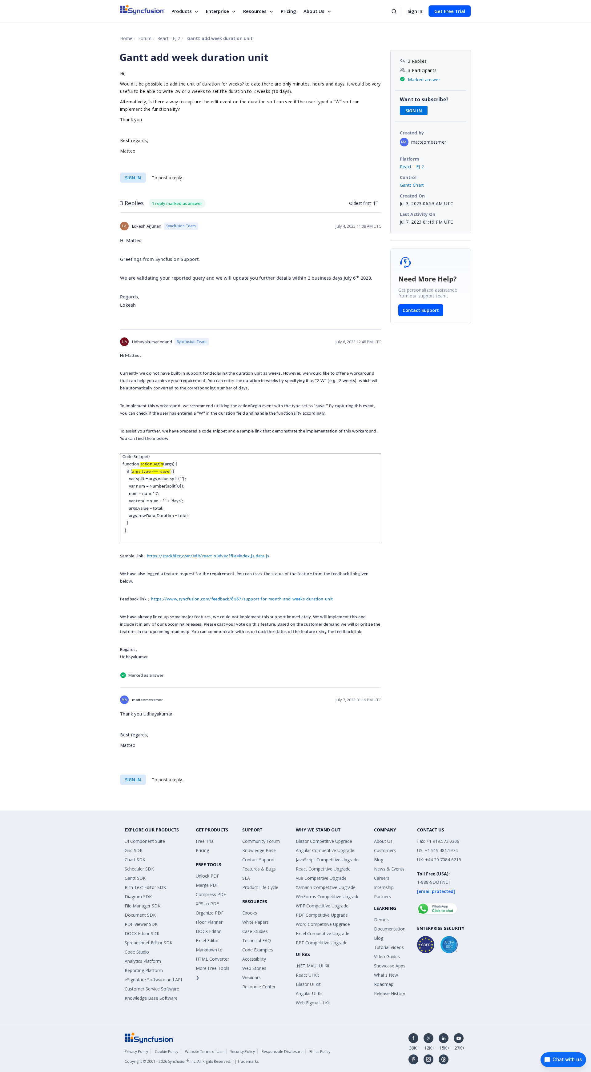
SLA (246, 878)
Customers (385, 850)
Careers (381, 878)
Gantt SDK (135, 878)
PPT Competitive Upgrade (322, 943)
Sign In (415, 11)
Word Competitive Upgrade (323, 924)
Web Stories (254, 968)
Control (408, 177)
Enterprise (217, 11)
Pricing (288, 11)
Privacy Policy (136, 1051)
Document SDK (140, 915)
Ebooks (249, 913)
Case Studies (255, 931)
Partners (382, 896)
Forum (144, 38)
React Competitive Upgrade (323, 869)
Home (126, 38)
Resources (255, 11)
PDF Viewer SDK (141, 924)
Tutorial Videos (389, 947)
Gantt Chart (412, 185)
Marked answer (424, 79)
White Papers (255, 922)
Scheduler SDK (139, 869)
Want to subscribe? (424, 99)
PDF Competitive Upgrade (322, 915)
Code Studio (137, 952)
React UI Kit (307, 975)
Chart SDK (135, 860)
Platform (410, 159)
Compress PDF (211, 894)
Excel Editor (207, 940)
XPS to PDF (207, 904)
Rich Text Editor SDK (145, 887)
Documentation (389, 929)
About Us (314, 11)
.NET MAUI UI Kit (313, 966)
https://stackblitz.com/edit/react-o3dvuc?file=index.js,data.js (208, 556)
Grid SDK (134, 850)
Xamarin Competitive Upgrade (326, 887)
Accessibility (254, 959)
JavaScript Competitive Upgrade (327, 860)
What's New (386, 975)
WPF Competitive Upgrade (322, 906)
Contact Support (421, 310)
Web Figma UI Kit (313, 1003)
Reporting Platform (144, 970)
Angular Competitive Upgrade (325, 850)
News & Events (389, 869)
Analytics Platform (143, 961)
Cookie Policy (166, 1051)
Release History (389, 993)
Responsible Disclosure (282, 1051)
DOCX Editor (208, 931)
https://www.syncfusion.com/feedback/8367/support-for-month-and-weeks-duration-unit (242, 599)
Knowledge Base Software (151, 998)
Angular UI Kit (309, 993)
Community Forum (261, 841)
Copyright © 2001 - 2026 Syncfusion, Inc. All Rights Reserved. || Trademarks (192, 1061)
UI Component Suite (145, 841)
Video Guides (387, 956)
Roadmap (383, 984)
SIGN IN (133, 178)
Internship (384, 887)
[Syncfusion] (149, 1037)
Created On (412, 196)
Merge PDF (207, 885)
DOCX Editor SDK (142, 933)
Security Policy (242, 1051)
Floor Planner (209, 922)
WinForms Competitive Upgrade (328, 896)
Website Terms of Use (204, 1051)
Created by (412, 133)
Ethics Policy (319, 1051)
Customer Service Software (152, 989)
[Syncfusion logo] (142, 9)
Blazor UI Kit (308, 984)
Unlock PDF (207, 876)
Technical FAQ (256, 940)
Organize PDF (209, 913)
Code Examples (257, 950)
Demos (381, 920)
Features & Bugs (259, 869)
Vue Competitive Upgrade (321, 878)
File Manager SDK (142, 906)
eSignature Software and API (153, 979)
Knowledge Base (259, 850)
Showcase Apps (389, 966)
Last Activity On (418, 214)
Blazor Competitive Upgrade (324, 841)
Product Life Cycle (260, 887)
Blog (378, 860)
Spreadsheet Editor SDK (148, 943)
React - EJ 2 (168, 38)
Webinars (251, 977)
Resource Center (258, 987)
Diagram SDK (138, 896)
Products (181, 11)
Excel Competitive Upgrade (322, 933)
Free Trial (205, 841)
